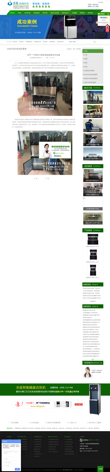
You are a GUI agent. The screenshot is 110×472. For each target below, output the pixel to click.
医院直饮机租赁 (68, 449)
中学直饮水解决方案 (22, 444)
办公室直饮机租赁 (69, 441)
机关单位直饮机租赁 (69, 454)
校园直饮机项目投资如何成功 (90, 339)
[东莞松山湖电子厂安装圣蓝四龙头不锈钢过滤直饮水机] (93, 189)
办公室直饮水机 (69, 428)
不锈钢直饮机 (29, 41)
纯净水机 (21, 41)
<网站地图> (100, 2)
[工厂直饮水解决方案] (93, 125)
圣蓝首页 (12, 13)
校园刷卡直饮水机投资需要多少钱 (91, 344)
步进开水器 (83, 428)
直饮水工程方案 (55, 13)
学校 (85, 51)
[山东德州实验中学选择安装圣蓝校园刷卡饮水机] (93, 203)
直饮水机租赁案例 (90, 82)
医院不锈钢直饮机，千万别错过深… (92, 349)
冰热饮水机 (61, 428)
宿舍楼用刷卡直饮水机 (54, 441)
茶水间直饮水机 (38, 441)
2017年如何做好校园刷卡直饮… (91, 346)
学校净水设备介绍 (87, 317)
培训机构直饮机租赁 (69, 451)
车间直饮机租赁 (68, 444)
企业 (85, 55)
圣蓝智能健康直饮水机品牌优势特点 (92, 320)
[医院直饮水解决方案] (93, 139)
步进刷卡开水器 (52, 449)
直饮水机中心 (65, 13)
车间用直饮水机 (38, 439)
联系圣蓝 (90, 13)
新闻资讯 (82, 13)
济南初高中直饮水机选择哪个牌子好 (92, 295)
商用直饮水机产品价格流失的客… (91, 341)
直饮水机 (15, 41)
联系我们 (82, 436)
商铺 (85, 59)
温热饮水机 (54, 428)
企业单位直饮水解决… (23, 446)
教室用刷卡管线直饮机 (54, 444)
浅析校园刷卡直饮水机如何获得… (91, 336)
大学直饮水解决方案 (22, 449)
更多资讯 (92, 301)
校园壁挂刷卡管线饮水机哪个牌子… (92, 315)
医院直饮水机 (37, 451)
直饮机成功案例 (89, 70)
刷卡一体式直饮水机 (53, 451)
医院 (85, 63)
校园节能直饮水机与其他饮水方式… (92, 322)
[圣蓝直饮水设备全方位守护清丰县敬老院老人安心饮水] (93, 175)
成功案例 (74, 13)
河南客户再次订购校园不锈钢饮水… (92, 334)
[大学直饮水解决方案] (93, 97)
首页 (74, 49)
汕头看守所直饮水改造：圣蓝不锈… (92, 288)
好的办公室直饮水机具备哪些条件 (91, 353)
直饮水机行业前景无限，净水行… (91, 329)
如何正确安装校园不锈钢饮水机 (91, 356)
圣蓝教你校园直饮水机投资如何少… (92, 351)
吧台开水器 (76, 428)
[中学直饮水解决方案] (93, 111)
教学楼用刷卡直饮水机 (54, 439)
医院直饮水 (97, 428)
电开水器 (45, 13)
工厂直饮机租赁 (68, 439)
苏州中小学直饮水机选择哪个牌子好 (92, 298)
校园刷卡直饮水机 (53, 436)
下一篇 (47, 178)
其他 (85, 66)
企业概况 (9, 436)
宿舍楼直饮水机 (38, 446)
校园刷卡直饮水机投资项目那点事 (91, 327)
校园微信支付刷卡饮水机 (89, 310)
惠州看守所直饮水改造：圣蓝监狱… (92, 293)
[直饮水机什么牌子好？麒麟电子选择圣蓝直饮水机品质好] (93, 218)
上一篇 (35, 178)
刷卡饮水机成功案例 (90, 74)
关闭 (70, 142)
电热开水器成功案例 (90, 78)
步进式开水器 (60, 41)
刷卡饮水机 (27, 13)
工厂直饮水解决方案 (22, 441)
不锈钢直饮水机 (38, 436)
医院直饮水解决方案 (22, 439)
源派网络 (81, 470)
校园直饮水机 (37, 41)
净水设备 (49, 428)
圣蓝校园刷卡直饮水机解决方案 (91, 332)
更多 (93, 359)
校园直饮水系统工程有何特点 (90, 324)
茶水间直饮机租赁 (69, 446)
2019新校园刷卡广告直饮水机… (91, 312)
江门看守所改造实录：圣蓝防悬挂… (92, 290)
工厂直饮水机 (89, 428)
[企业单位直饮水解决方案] (93, 153)
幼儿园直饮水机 (38, 454)
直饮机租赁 (36, 13)
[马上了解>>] (48, 404)
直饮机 (19, 13)
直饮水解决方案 (21, 436)
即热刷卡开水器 (52, 446)
